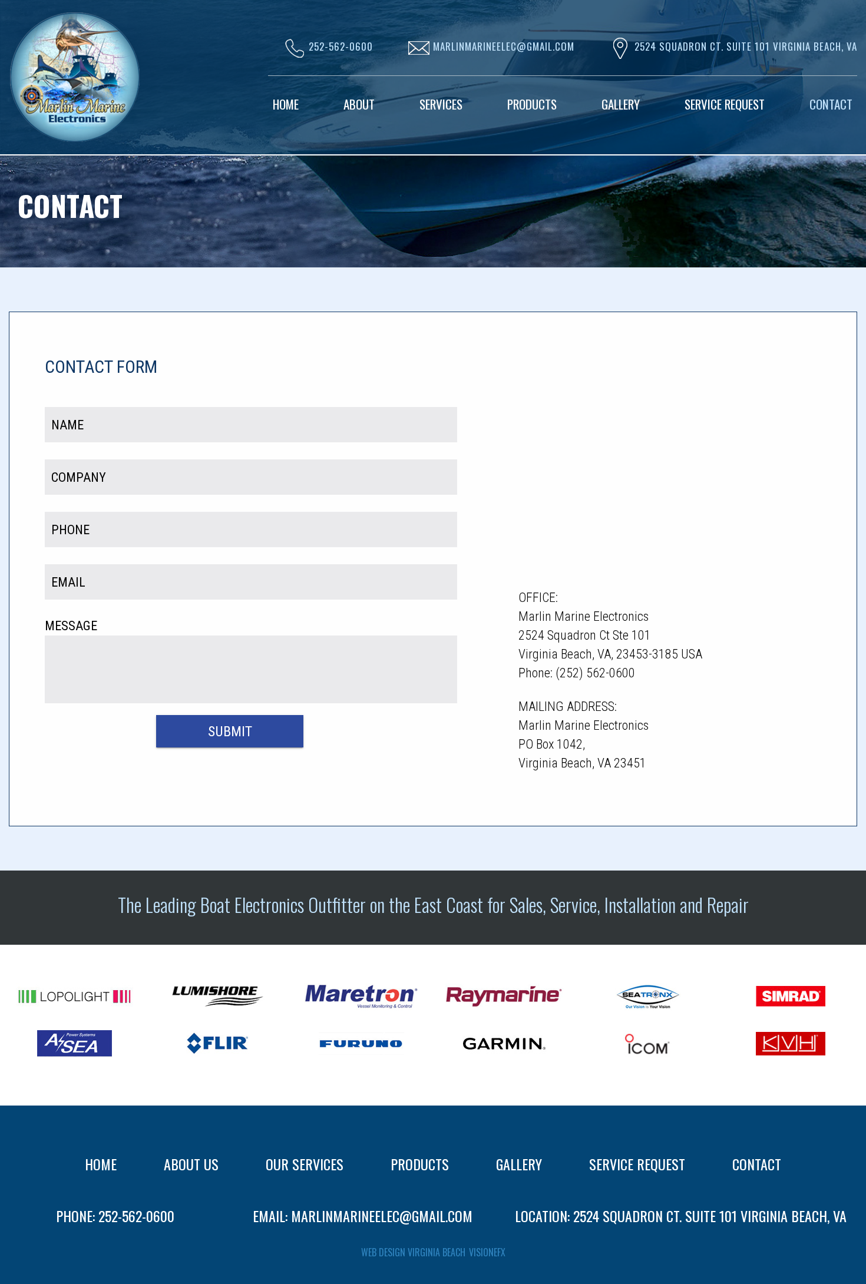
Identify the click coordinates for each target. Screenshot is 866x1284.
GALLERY (519, 1164)
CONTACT (756, 1164)
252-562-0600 (136, 1215)
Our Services (304, 1164)
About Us (191, 1164)
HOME (101, 1164)
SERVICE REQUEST (637, 1164)
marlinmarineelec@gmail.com (381, 1215)
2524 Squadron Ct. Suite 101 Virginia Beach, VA (745, 46)
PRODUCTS (420, 1164)
